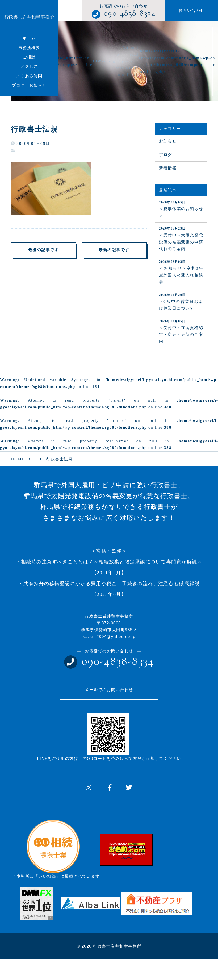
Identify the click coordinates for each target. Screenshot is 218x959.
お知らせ (168, 141)
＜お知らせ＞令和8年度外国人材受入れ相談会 (181, 272)
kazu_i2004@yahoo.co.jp (109, 636)
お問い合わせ (191, 10)
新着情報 (168, 168)
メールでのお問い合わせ (109, 690)
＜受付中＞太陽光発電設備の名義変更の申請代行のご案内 (181, 239)
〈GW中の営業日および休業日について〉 (181, 301)
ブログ (165, 155)
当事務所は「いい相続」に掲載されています (56, 876)
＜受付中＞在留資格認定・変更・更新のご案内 (181, 331)
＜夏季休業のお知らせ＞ (181, 209)
